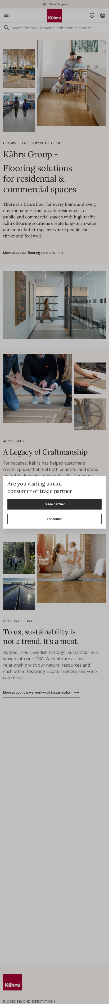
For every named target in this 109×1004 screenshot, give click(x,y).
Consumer (54, 519)
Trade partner (54, 504)
